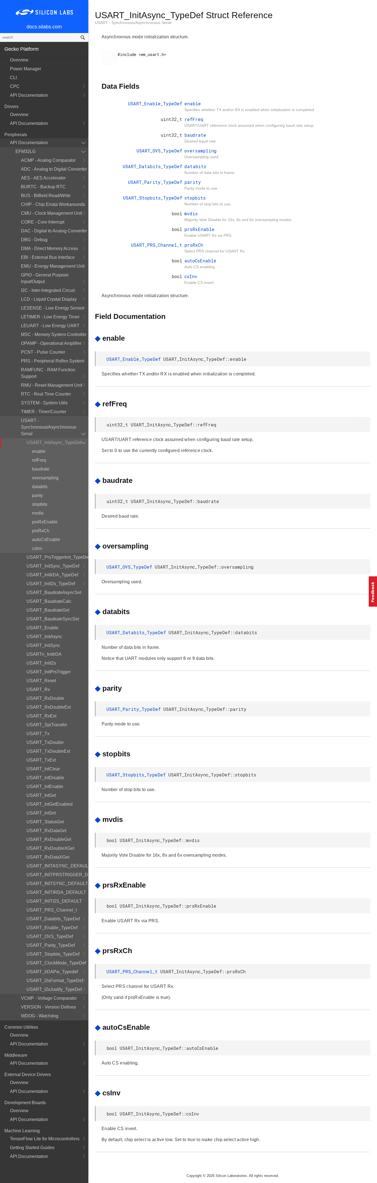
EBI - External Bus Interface (48, 257)
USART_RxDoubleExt (48, 707)
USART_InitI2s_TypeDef (50, 583)
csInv (37, 548)
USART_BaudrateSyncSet (52, 619)
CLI (13, 77)
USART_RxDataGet (46, 830)
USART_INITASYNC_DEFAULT (57, 866)
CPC (15, 86)
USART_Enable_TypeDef (52, 927)
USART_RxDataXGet (47, 857)
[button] (373, 591)
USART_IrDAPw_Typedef (52, 971)
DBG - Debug (34, 239)
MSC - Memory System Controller (53, 334)
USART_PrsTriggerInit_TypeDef (57, 557)
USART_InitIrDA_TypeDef (52, 574)
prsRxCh (40, 530)
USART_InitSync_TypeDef (52, 566)
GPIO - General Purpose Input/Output (45, 278)
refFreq (39, 460)
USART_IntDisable (45, 777)
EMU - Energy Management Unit (52, 266)
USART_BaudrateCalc (48, 601)
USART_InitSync (43, 645)
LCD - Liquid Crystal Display (49, 299)
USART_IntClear (43, 769)
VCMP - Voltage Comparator (49, 998)
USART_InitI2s (41, 663)
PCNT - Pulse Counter (43, 352)
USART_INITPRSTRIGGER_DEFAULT (57, 874)
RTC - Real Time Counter (46, 394)
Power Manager (25, 68)
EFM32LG (25, 151)
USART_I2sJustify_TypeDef (54, 989)
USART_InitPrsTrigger (48, 672)
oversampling (45, 477)
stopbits (39, 504)
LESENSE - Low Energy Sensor (52, 308)
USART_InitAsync (44, 636)
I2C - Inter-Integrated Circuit (48, 290)
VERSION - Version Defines (48, 1007)
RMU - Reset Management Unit (51, 385)
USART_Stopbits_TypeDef (52, 954)
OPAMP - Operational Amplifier (51, 343)
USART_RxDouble (45, 698)
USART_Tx (37, 733)
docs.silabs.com (44, 26)
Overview (19, 60)
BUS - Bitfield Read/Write (46, 195)
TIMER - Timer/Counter (43, 411)
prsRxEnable (45, 522)
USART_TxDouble (45, 742)
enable (39, 451)
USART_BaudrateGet (47, 610)
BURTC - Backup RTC (43, 186)
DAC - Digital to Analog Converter (54, 230)
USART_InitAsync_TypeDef (53, 442)
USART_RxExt (41, 716)
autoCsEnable (46, 539)
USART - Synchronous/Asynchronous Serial (48, 427)
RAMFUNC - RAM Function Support (48, 373)
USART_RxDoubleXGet (50, 848)
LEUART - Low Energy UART (50, 325)
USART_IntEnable (44, 786)
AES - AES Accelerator (43, 178)
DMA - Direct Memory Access (49, 248)
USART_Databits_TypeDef (53, 918)
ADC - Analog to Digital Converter (54, 169)
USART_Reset (41, 680)
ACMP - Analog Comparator (48, 160)
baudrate (40, 469)
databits (39, 486)
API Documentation (29, 95)
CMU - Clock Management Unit (51, 213)
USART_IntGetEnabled (49, 804)
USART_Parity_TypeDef (50, 945)
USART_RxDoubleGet (48, 839)
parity (37, 495)
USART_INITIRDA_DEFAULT (56, 892)
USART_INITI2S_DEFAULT (54, 901)
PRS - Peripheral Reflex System (52, 361)
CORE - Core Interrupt (42, 222)
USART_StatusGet (45, 821)
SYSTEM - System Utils (44, 402)
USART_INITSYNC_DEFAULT (57, 883)
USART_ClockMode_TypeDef (56, 963)
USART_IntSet (41, 813)
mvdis (38, 513)
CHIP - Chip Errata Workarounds (53, 204)
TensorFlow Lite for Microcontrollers (44, 1138)
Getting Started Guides (32, 1147)
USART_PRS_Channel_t (51, 910)
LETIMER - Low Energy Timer (50, 316)
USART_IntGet (41, 795)
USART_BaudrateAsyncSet (53, 592)
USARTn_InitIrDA (44, 654)
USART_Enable (42, 627)
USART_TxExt (41, 760)
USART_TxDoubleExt (48, 751)
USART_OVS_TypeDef (49, 936)
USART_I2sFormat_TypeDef (54, 980)
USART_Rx (38, 689)
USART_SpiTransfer (46, 724)
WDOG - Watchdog (39, 1015)
